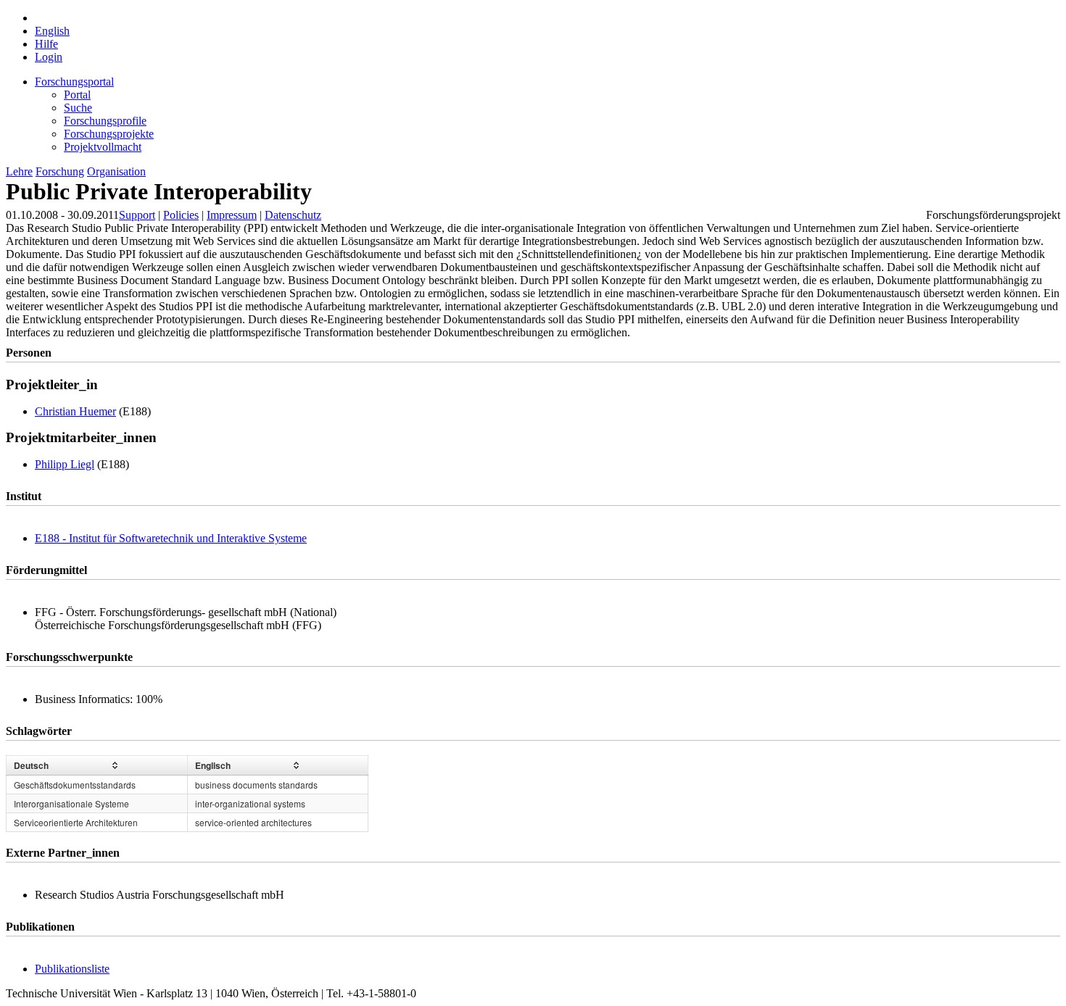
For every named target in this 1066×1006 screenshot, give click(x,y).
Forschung (60, 171)
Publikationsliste (72, 969)
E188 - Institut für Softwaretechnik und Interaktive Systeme (171, 538)
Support (137, 215)
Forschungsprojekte (109, 134)
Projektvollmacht (102, 147)
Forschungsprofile (105, 121)
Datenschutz (293, 215)
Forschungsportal (74, 81)
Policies (181, 215)
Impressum (232, 215)
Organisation (116, 171)
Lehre (19, 171)
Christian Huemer (75, 411)
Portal (77, 94)
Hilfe (46, 44)
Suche (78, 107)
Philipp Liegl (64, 464)
